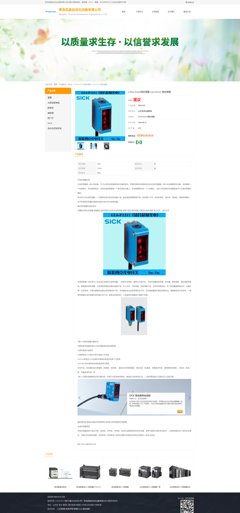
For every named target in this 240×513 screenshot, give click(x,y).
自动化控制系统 (55, 128)
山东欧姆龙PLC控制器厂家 (120, 487)
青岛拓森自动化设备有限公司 (95, 501)
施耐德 (51, 113)
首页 (123, 12)
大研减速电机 (54, 103)
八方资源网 (61, 509)
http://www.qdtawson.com (87, 444)
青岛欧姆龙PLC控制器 (90, 487)
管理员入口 (78, 509)
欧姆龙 (51, 108)
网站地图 (86, 509)
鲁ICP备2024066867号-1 (74, 501)
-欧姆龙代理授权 (180, 487)
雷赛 (50, 98)
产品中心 (139, 12)
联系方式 (187, 12)
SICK (70, 84)
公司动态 (155, 12)
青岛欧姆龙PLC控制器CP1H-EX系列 (60, 487)
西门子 (51, 118)
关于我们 (171, 12)
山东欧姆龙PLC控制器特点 (150, 487)
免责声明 (69, 509)
